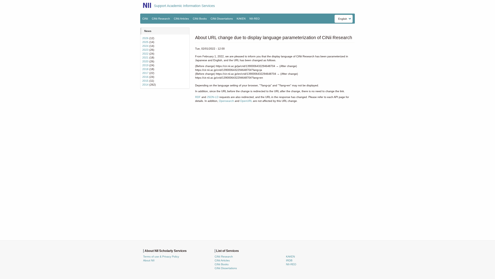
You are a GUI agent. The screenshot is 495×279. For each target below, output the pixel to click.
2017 (145, 73)
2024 (145, 45)
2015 (145, 80)
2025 (145, 42)
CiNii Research (161, 18)
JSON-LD (212, 97)
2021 (145, 57)
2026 (145, 38)
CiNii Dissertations (222, 18)
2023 (145, 49)
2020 (145, 61)
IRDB (289, 260)
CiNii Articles (181, 18)
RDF (198, 97)
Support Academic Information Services (184, 6)
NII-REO (254, 18)
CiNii (145, 18)
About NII (148, 260)
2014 (145, 84)
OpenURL (246, 100)
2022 (145, 53)
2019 (145, 65)
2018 (145, 69)
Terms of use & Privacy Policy (161, 256)
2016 (145, 76)
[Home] (147, 5)
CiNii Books (200, 18)
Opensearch (226, 100)
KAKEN (241, 18)
